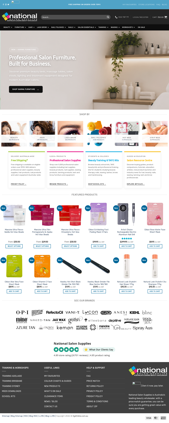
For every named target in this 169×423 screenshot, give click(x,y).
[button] (159, 17)
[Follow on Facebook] (3, 5)
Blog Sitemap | (17, 416)
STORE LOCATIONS (146, 5)
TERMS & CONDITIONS (97, 401)
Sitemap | (6, 416)
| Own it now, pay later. (151, 385)
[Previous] (6, 70)
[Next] (162, 70)
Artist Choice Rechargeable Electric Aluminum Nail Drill (126, 232)
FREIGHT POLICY (94, 396)
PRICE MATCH (93, 381)
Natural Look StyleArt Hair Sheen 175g (126, 283)
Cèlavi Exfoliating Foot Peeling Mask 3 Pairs (99, 231)
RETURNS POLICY (95, 386)
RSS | (26, 416)
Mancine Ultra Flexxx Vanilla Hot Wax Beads (14, 231)
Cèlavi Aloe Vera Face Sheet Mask (14, 283)
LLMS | (42, 416)
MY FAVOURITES (130, 5)
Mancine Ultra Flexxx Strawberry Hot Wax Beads (70, 232)
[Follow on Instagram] (6, 5)
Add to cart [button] (98, 246)
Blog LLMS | (50, 416)
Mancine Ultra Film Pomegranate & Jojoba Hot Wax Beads (42, 232)
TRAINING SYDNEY (11, 386)
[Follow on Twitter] (8, 5)
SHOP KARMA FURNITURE (25, 89)
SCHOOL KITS (8, 396)
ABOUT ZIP (91, 406)
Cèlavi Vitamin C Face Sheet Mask (42, 283)
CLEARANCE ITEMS (53, 396)
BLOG (164, 5)
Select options (14, 246)
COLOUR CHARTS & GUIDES (57, 381)
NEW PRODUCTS (52, 386)
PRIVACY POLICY (94, 391)
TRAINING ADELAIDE (12, 376)
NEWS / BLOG (51, 401)
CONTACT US (50, 406)
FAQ (158, 5)
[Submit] (108, 17)
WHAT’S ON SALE (52, 391)
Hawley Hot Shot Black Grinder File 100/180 (70, 283)
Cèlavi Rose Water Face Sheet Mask (154, 231)
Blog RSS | (34, 416)
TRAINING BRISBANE (12, 381)
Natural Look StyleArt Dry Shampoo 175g (155, 283)
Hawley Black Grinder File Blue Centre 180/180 (99, 283)
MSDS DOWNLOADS (11, 391)
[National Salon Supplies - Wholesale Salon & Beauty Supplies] (19, 16)
